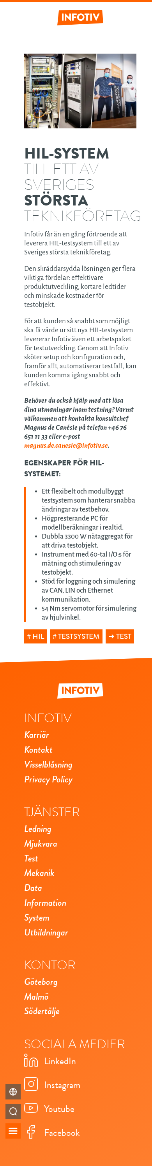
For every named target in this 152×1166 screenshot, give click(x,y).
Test (123, 636)
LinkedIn (60, 1061)
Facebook (62, 1133)
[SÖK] (13, 1111)
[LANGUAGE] (13, 1091)
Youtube (59, 1109)
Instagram (62, 1085)
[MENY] (13, 1131)
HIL (38, 636)
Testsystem (79, 636)
